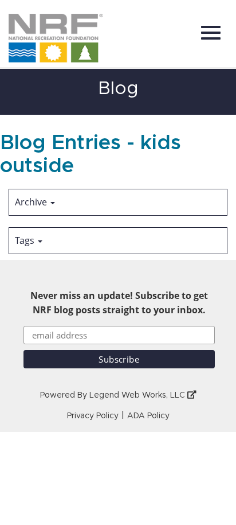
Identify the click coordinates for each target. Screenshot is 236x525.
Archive (32, 202)
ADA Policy (148, 416)
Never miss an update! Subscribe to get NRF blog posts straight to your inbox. (119, 302)
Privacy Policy (93, 416)
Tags (26, 240)
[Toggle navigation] (210, 33)
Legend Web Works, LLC (138, 395)
